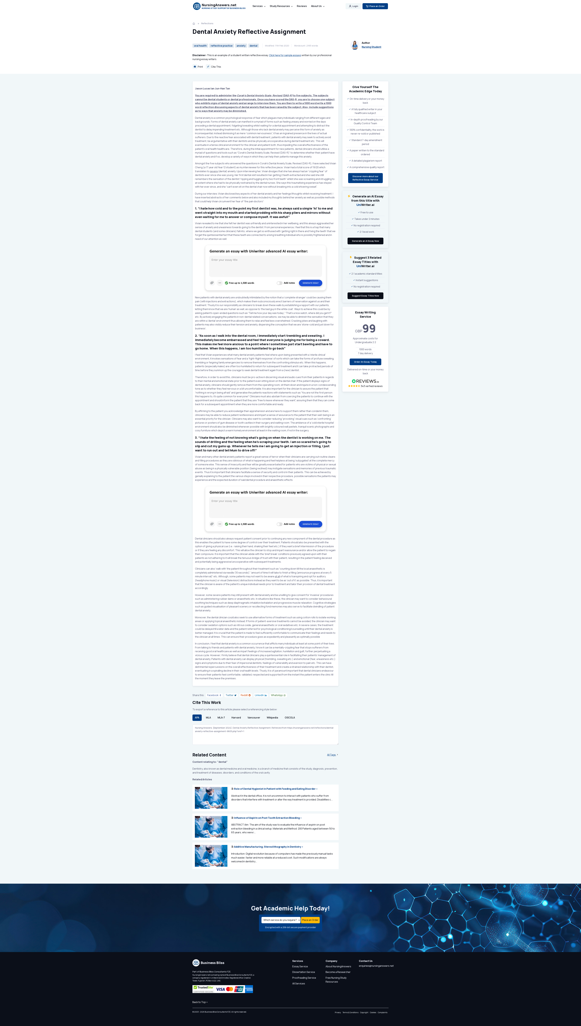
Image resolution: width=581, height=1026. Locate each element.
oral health (200, 45)
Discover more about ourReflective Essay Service (365, 178)
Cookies (373, 1012)
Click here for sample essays (285, 55)
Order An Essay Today (365, 361)
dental (253, 45)
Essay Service (300, 966)
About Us (316, 6)
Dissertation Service (303, 972)
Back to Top (199, 1002)
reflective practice (222, 45)
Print (200, 66)
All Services (298, 983)
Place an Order (377, 6)
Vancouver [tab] (254, 717)
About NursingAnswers (338, 966)
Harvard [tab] (236, 717)
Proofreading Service (304, 977)
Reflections (207, 23)
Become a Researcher (338, 972)
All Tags (331, 754)
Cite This (216, 66)
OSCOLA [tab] (290, 717)
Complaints (382, 1012)
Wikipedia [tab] (272, 717)
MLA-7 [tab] (221, 717)
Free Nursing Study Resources (336, 979)
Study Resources (280, 6)
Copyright (364, 1012)
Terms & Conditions (350, 1012)
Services (258, 6)
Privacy (338, 1012)
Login (355, 6)
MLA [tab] (208, 717)
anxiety (241, 45)
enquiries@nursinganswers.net (376, 965)
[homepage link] (194, 23)
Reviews (302, 6)
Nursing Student (371, 47)
